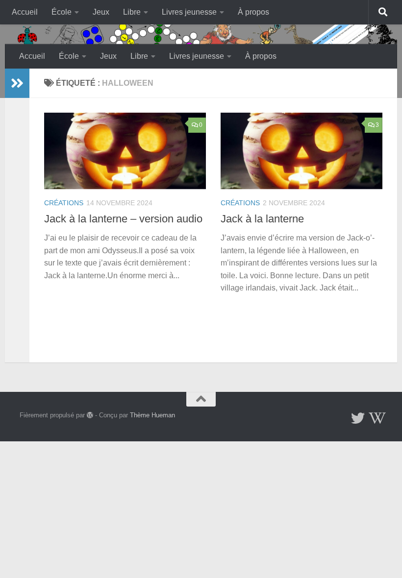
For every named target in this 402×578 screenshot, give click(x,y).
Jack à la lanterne (262, 219)
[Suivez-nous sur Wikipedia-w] (375, 418)
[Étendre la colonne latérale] (17, 83)
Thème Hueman (152, 415)
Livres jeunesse (189, 12)
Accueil (25, 12)
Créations (63, 203)
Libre (132, 12)
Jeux (101, 12)
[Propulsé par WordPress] (90, 415)
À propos (253, 12)
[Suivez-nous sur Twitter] (358, 418)
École (61, 12)
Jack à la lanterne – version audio (123, 219)
